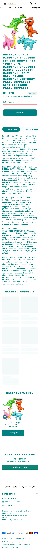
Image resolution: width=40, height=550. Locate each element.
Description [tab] (12, 129)
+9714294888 (10, 505)
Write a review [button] (20, 467)
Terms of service (8, 544)
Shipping (7, 96)
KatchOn (12, 538)
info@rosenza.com (13, 502)
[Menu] (4, 3)
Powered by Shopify (23, 538)
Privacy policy (20, 542)
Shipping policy (23, 544)
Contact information (10, 547)
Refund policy (7, 542)
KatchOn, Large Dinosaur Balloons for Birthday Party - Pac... (13, 423)
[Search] (31, 3)
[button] (30, 3)
